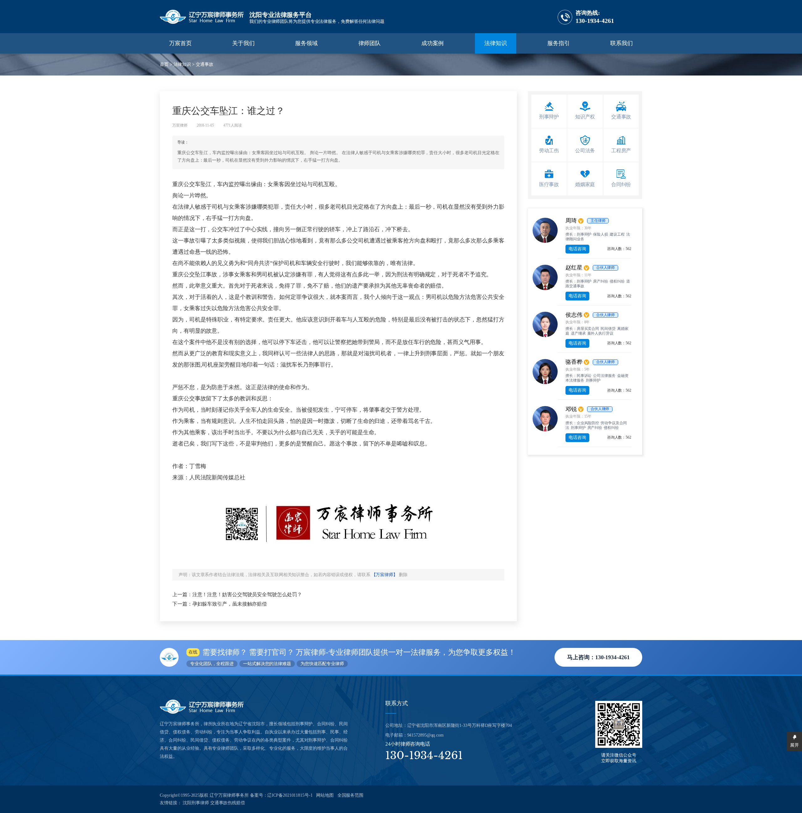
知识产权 (585, 117)
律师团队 (369, 43)
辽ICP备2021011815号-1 (289, 795)
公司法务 (585, 151)
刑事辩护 (313, 55)
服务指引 (558, 43)
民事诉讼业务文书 (566, 54)
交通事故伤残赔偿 (227, 802)
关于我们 (243, 43)
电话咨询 (577, 249)
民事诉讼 (305, 54)
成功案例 (432, 43)
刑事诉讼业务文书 (565, 55)
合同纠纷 (621, 184)
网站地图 (325, 795)
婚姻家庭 (585, 184)
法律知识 (495, 43)
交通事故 (204, 64)
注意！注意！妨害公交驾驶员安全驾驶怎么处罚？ (247, 594)
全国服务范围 (350, 795)
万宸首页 (180, 43)
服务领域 (306, 43)
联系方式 (396, 703)
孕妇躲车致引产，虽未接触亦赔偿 (229, 604)
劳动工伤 (549, 151)
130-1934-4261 (594, 17)
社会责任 (250, 55)
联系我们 (621, 43)
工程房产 (621, 151)
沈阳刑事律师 (196, 802)
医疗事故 (549, 184)
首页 (164, 64)
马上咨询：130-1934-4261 (598, 657)
